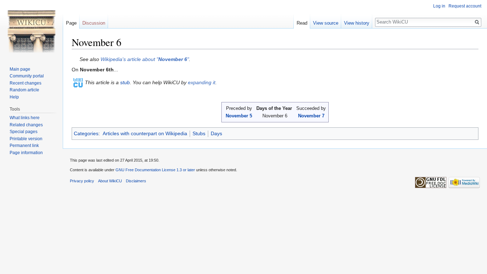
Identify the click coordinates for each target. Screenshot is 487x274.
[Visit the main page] (31, 28)
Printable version (26, 138)
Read (302, 23)
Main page (20, 69)
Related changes (26, 124)
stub (125, 82)
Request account (464, 6)
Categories (86, 133)
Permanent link (24, 145)
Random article (24, 89)
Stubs (199, 133)
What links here (25, 117)
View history (356, 23)
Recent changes (25, 83)
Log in (439, 6)
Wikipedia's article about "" (145, 59)
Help (14, 97)
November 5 (239, 115)
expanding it (201, 82)
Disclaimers (136, 181)
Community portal (27, 75)
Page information (26, 152)
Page (71, 23)
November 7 (311, 115)
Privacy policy (82, 181)
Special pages (23, 131)
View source (325, 23)
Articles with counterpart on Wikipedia (145, 133)
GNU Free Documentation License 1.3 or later (155, 170)
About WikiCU (110, 181)
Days (216, 133)
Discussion (93, 23)
